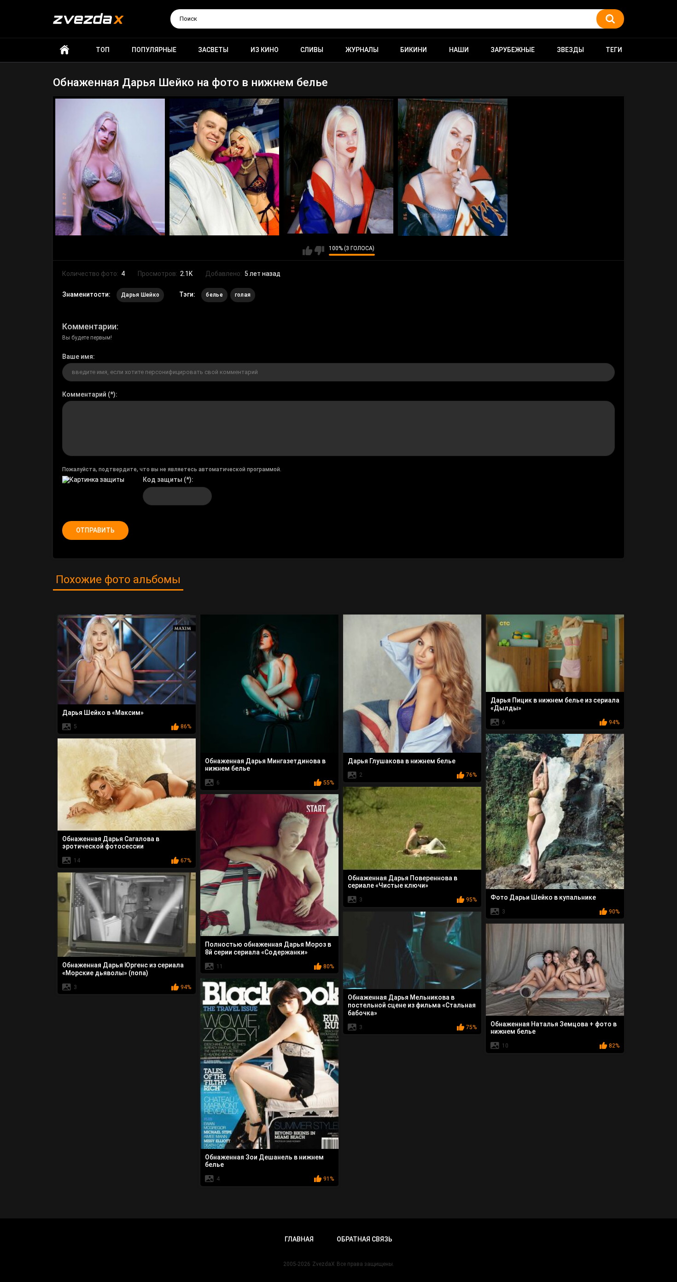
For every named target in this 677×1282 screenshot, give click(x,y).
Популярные (154, 49)
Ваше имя (77, 356)
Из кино (265, 49)
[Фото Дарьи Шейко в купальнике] (555, 812)
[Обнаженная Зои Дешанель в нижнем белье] (269, 1063)
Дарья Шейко (140, 295)
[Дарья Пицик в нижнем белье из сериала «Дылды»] (555, 653)
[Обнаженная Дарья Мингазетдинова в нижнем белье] (269, 684)
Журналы (362, 49)
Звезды (570, 49)
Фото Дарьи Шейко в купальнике (543, 897)
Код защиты (162, 479)
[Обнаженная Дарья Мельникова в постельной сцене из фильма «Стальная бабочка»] (412, 950)
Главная (64, 50)
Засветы (213, 49)
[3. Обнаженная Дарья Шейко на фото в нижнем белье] (338, 166)
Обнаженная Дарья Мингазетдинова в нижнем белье (265, 765)
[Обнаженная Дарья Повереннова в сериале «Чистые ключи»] (412, 828)
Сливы (311, 49)
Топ (103, 49)
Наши (459, 49)
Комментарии (89, 326)
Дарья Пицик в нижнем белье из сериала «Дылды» (554, 704)
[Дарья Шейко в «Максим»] (127, 659)
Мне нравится (307, 250)
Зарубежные (512, 49)
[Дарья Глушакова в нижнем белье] (412, 684)
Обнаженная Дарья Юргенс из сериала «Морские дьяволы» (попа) (123, 969)
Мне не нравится (319, 250)
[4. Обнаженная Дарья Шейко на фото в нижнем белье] (453, 167)
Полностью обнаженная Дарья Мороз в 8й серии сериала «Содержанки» (268, 948)
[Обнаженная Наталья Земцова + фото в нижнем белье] (555, 970)
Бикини (413, 49)
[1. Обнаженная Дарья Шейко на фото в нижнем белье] (110, 167)
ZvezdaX (323, 1264)
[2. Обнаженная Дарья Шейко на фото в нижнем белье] (224, 167)
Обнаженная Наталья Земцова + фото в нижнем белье (553, 1028)
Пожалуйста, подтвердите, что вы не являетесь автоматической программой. (171, 469)
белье (214, 295)
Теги (614, 49)
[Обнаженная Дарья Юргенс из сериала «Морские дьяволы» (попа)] (127, 914)
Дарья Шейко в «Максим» (103, 712)
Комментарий (84, 394)
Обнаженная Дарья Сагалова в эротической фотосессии (110, 842)
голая (243, 295)
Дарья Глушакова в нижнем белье (401, 761)
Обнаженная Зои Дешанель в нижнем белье (264, 1161)
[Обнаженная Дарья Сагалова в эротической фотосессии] (127, 784)
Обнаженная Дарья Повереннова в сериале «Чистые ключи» (402, 882)
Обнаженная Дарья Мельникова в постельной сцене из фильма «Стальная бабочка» (412, 1005)
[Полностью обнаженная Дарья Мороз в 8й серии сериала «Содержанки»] (269, 865)
